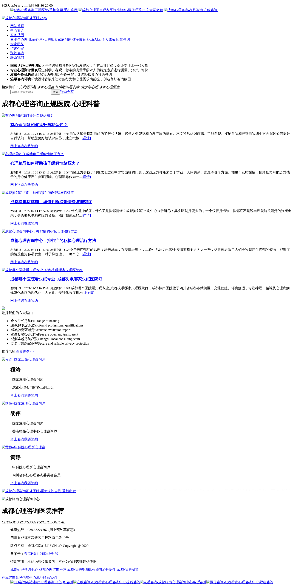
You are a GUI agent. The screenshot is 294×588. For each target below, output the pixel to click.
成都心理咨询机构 (81, 569)
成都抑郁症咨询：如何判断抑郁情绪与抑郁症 (51, 202)
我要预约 (31, 395)
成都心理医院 (127, 569)
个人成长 (108, 39)
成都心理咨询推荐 (52, 569)
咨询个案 (17, 48)
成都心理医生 (106, 569)
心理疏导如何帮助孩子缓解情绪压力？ (45, 163)
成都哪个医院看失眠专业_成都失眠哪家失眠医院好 (56, 279)
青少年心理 (19, 39)
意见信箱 (22, 577)
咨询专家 (67, 92)
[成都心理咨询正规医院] (24, 18)
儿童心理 (35, 39)
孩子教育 (79, 39)
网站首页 (17, 26)
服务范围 (17, 35)
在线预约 (31, 146)
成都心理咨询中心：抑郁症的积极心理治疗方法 (53, 240)
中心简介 (17, 30)
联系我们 (17, 57)
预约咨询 (17, 53)
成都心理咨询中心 (24, 569)
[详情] (86, 138)
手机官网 (70, 10)
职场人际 (94, 39)
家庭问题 (64, 39)
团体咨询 (123, 39)
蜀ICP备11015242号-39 (41, 554)
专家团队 (17, 44)
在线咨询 (210, 10)
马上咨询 (17, 395)
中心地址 (36, 577)
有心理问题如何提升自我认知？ (39, 124)
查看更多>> (24, 351)
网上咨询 (17, 146)
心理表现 (50, 39)
